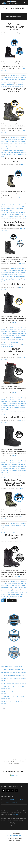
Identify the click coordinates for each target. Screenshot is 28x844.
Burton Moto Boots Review (14, 344)
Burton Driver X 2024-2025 (11, 592)
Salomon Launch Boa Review (11, 150)
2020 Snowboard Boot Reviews (17, 75)
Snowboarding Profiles (10, 2)
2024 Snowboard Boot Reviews (9, 143)
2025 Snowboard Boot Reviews (9, 274)
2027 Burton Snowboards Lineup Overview (12, 669)
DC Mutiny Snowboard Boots (17, 86)
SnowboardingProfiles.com (14, 835)
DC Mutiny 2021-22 (20, 83)
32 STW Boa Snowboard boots (12, 212)
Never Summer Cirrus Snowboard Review (11, 666)
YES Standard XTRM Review (13, 803)
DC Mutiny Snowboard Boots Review (14, 27)
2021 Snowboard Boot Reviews (9, 77)
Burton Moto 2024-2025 (10, 342)
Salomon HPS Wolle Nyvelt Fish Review (16, 799)
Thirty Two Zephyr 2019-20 (11, 529)
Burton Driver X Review (14, 536)
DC (2, 81)
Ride (7, 472)
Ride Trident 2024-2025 (10, 474)
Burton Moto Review (14, 284)
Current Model (5, 146)
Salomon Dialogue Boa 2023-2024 (12, 278)
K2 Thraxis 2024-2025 (9, 411)
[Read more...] (22, 198)
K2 (10, 407)
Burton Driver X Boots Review (15, 594)
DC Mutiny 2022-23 (6, 84)
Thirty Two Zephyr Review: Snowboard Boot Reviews (14, 483)
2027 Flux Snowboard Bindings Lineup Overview (13, 683)
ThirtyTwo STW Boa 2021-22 (18, 218)
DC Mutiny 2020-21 (9, 83)
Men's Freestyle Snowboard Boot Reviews (14, 81)
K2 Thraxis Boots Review (11, 413)
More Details (15, 814)
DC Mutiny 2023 (16, 84)
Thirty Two (9, 210)
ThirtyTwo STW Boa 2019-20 (13, 216)
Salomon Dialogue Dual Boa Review (14, 223)
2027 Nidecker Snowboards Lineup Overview (12, 675)
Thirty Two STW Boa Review (14, 160)
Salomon (8, 148)
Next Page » (13, 601)
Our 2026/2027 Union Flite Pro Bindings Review (13, 672)
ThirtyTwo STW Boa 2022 (7, 220)
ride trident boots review (11, 476)
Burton (3, 337)
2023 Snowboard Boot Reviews (17, 79)
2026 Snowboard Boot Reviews (17, 145)
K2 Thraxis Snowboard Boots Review (14, 351)
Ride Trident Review (14, 417)
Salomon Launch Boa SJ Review (14, 90)
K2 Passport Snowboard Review (14, 806)
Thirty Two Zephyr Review (15, 531)
